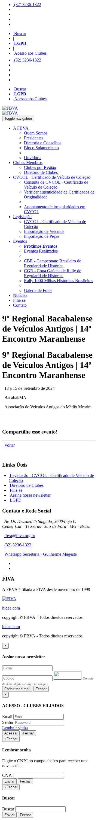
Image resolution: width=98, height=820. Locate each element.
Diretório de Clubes (41, 172)
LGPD (16, 500)
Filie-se (19, 300)
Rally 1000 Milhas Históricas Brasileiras (58, 280)
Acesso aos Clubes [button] (30, 53)
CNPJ (7, 775)
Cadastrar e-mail (17, 689)
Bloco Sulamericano (41, 147)
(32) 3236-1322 (27, 4)
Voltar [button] (8, 445)
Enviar (9, 781)
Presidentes (33, 138)
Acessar (10, 733)
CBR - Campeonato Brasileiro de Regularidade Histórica (52, 263)
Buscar (19, 33)
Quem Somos (35, 133)
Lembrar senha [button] (15, 727)
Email (7, 716)
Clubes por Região (40, 167)
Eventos (20, 241)
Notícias (20, 295)
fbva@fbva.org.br (19, 535)
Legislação (22, 216)
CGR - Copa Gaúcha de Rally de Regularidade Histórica (52, 273)
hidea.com (11, 608)
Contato (20, 305)
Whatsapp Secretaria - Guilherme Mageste (40, 554)
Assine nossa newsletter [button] (30, 495)
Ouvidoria (32, 157)
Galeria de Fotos (38, 290)
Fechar (41, 689)
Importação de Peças (41, 236)
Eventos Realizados (41, 251)
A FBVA (21, 128)
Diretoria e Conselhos (42, 142)
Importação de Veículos (44, 231)
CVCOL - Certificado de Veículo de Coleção (51, 177)
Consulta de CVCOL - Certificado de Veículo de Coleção (56, 184)
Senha (7, 722)
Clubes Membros (27, 162)
